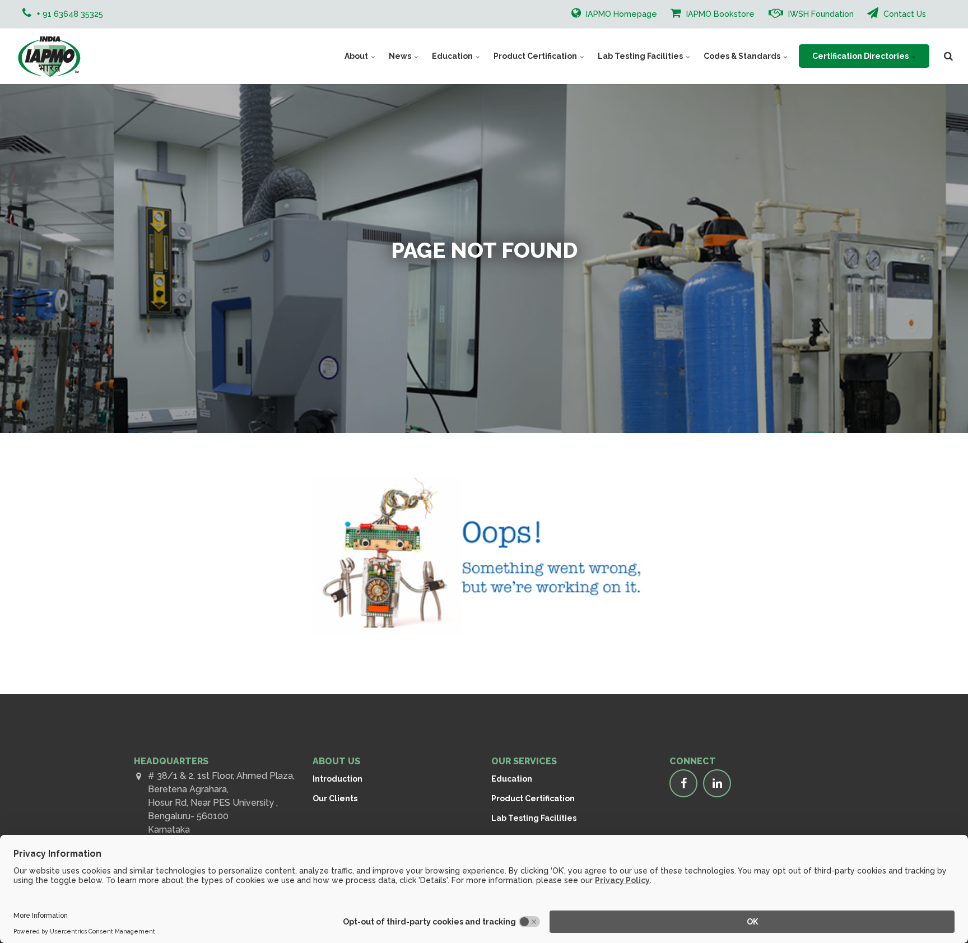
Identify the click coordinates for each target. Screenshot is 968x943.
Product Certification (536, 56)
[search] (948, 56)
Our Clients (335, 798)
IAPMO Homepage (620, 13)
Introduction (337, 778)
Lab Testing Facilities (641, 56)
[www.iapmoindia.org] (49, 56)
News (401, 56)
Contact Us (903, 13)
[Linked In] (717, 783)
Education (453, 56)
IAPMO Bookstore (719, 13)
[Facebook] (683, 783)
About (357, 56)
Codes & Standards (743, 56)
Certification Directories (861, 56)
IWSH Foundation (820, 13)
